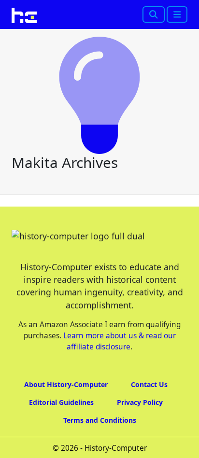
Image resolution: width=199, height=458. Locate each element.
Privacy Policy (140, 402)
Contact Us (149, 384)
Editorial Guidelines (61, 402)
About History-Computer (66, 384)
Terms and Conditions (99, 420)
